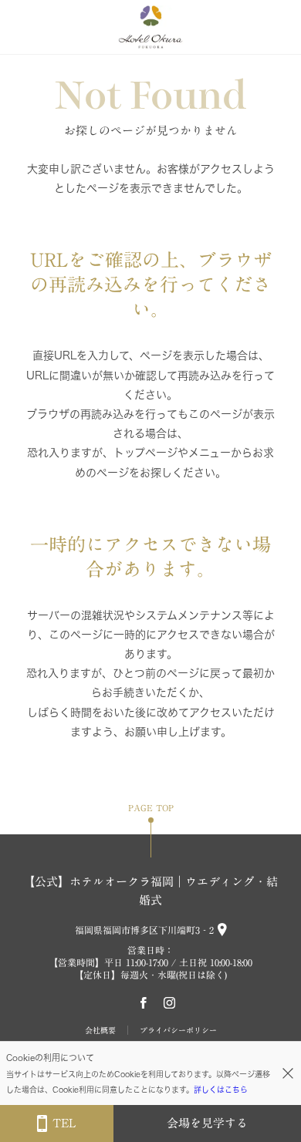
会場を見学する (207, 1123)
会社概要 (100, 1030)
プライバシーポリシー (178, 1030)
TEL (64, 1123)
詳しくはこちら (221, 1089)
